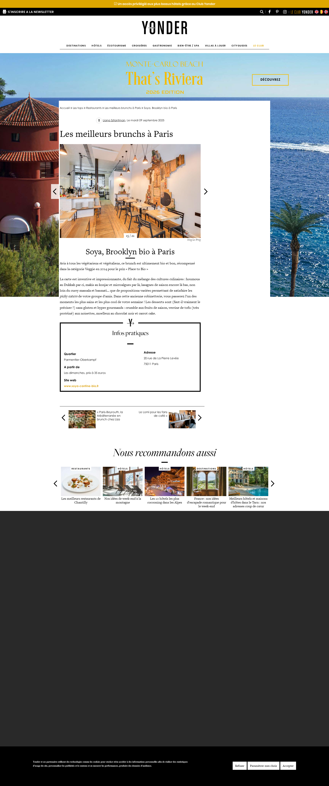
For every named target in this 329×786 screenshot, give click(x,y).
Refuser (239, 766)
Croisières (139, 45)
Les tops (78, 107)
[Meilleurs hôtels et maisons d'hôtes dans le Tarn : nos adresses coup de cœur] (248, 495)
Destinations (76, 45)
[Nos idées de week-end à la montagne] (123, 495)
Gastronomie (162, 45)
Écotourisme (116, 45)
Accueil (65, 107)
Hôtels (97, 45)
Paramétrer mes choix (263, 766)
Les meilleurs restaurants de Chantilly (80, 500)
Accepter (288, 766)
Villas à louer (215, 45)
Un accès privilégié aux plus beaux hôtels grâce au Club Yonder (164, 4)
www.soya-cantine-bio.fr (81, 386)
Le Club (258, 45)
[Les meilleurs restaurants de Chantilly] (81, 495)
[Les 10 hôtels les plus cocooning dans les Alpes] (164, 495)
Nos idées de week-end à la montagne (122, 500)
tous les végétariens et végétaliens (94, 263)
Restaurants (93, 107)
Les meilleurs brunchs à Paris (123, 107)
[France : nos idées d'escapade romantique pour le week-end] (206, 495)
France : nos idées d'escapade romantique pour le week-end (206, 502)
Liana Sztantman (114, 120)
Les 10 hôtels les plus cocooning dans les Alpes (164, 500)
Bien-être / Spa (188, 45)
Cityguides (240, 45)
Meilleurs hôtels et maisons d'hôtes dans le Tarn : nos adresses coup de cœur (248, 502)
